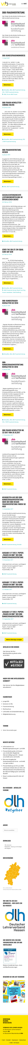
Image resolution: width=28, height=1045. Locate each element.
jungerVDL (6, 701)
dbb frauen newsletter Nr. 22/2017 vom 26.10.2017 (13, 431)
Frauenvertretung (8, 706)
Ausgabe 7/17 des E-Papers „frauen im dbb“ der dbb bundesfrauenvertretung (12, 584)
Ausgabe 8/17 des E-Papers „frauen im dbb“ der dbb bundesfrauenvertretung (12, 555)
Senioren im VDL (8, 704)
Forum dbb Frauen (12, 94)
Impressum (15, 1040)
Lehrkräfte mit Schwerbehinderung (13, 711)
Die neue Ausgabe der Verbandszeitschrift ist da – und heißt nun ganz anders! (14, 761)
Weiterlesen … (8, 85)
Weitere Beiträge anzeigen (14, 639)
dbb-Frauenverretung (10, 290)
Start (3, 1040)
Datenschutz (22, 1040)
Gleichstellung (17, 292)
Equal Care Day (21, 290)
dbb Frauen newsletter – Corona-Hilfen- (12, 103)
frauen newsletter (7, 292)
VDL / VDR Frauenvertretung (10, 92)
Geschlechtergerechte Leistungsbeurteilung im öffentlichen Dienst (12, 197)
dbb (11, 90)
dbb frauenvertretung (19, 90)
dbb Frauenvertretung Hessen (11, 150)
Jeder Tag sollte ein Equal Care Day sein (12, 250)
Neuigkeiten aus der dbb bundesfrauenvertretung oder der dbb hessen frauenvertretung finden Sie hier (14, 502)
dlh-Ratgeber (8, 848)
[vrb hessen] (8, 4)
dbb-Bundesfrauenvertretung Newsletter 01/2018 (12, 364)
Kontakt (19, 544)
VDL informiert (8, 845)
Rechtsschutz (7, 709)
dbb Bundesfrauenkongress (13, 55)
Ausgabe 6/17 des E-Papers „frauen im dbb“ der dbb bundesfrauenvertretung (12, 614)
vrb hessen (16, 1042)
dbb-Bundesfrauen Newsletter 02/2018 (10, 301)
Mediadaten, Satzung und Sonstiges (13, 846)
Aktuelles (6, 90)
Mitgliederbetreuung (9, 714)
